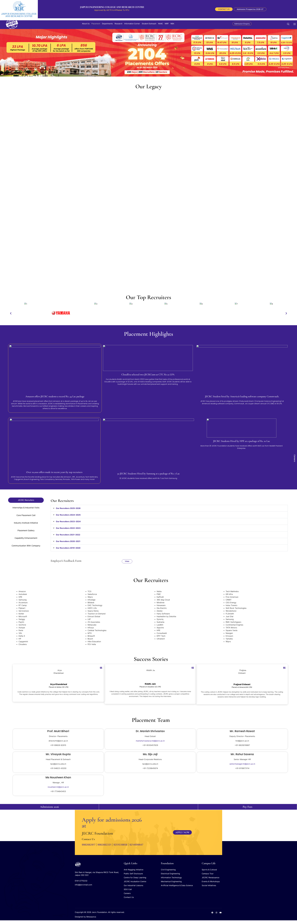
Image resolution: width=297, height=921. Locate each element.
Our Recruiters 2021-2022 (68, 535)
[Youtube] (220, 912)
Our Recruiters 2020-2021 (68, 541)
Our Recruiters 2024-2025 (68, 515)
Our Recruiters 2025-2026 (68, 508)
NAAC (160, 24)
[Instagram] (216, 912)
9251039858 (120, 844)
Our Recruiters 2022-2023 (68, 528)
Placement (95, 24)
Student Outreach (149, 24)
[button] (289, 23)
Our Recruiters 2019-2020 (68, 548)
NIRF (167, 24)
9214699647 (136, 844)
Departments (107, 24)
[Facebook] (212, 912)
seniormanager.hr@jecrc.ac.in (242, 764)
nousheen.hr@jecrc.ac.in (58, 787)
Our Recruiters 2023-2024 (68, 521)
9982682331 (104, 844)
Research (118, 24)
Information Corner (132, 24)
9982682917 (88, 844)
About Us (86, 24)
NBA (172, 24)
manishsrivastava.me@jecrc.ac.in (150, 741)
